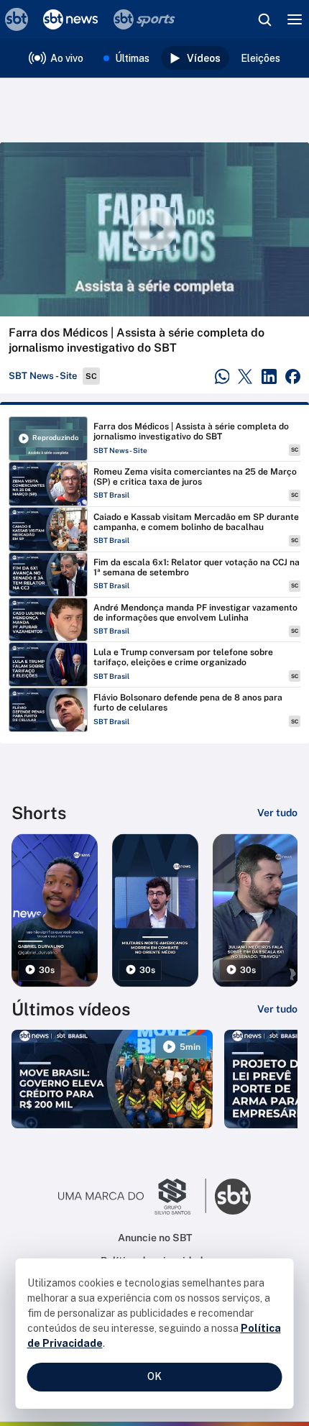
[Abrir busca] (264, 19)
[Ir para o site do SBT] (233, 1197)
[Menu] (294, 19)
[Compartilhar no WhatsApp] (222, 376)
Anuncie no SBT (155, 1237)
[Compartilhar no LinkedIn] (269, 376)
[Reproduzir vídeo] (154, 229)
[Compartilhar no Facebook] (292, 376)
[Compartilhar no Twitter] (245, 376)
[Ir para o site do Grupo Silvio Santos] (132, 1197)
